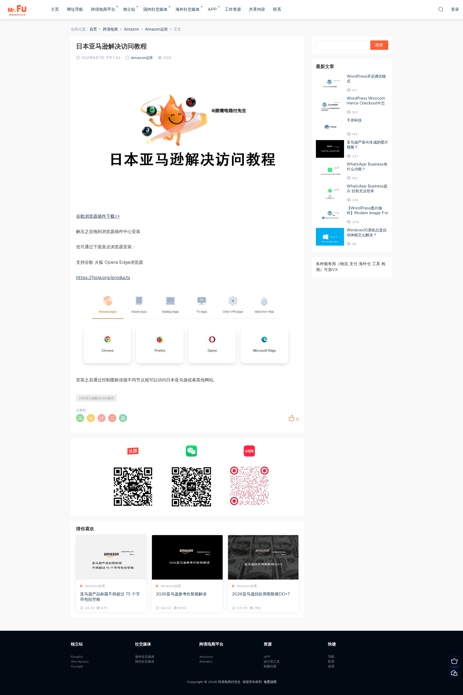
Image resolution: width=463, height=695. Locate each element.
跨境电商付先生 (17, 9)
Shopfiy (77, 656)
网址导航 (75, 9)
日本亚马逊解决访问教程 (96, 398)
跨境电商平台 (103, 9)
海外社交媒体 (188, 9)
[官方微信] (454, 673)
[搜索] (440, 9)
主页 (55, 9)
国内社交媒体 (155, 9)
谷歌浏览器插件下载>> (98, 216)
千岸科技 (354, 120)
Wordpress (80, 661)
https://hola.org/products (103, 278)
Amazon (206, 656)
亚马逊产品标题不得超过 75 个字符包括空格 (110, 597)
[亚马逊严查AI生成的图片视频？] (330, 149)
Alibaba (205, 661)
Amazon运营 (142, 58)
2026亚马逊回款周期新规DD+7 (261, 594)
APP (212, 9)
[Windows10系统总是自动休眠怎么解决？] (330, 237)
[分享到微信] (80, 418)
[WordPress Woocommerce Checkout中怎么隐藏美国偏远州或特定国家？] (330, 105)
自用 (331, 666)
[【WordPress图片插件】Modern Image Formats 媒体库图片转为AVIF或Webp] (330, 215)
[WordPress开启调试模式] (330, 83)
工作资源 (233, 9)
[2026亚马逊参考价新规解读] (187, 557)
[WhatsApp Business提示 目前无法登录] (330, 193)
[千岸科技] (330, 127)
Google (77, 666)
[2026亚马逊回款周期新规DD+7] (263, 557)
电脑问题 (270, 666)
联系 (277, 9)
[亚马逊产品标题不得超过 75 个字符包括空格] (111, 557)
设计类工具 (272, 661)
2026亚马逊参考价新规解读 (181, 594)
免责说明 (270, 681)
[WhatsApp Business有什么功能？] (330, 171)
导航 (331, 656)
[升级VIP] (454, 661)
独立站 (129, 9)
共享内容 (257, 9)
